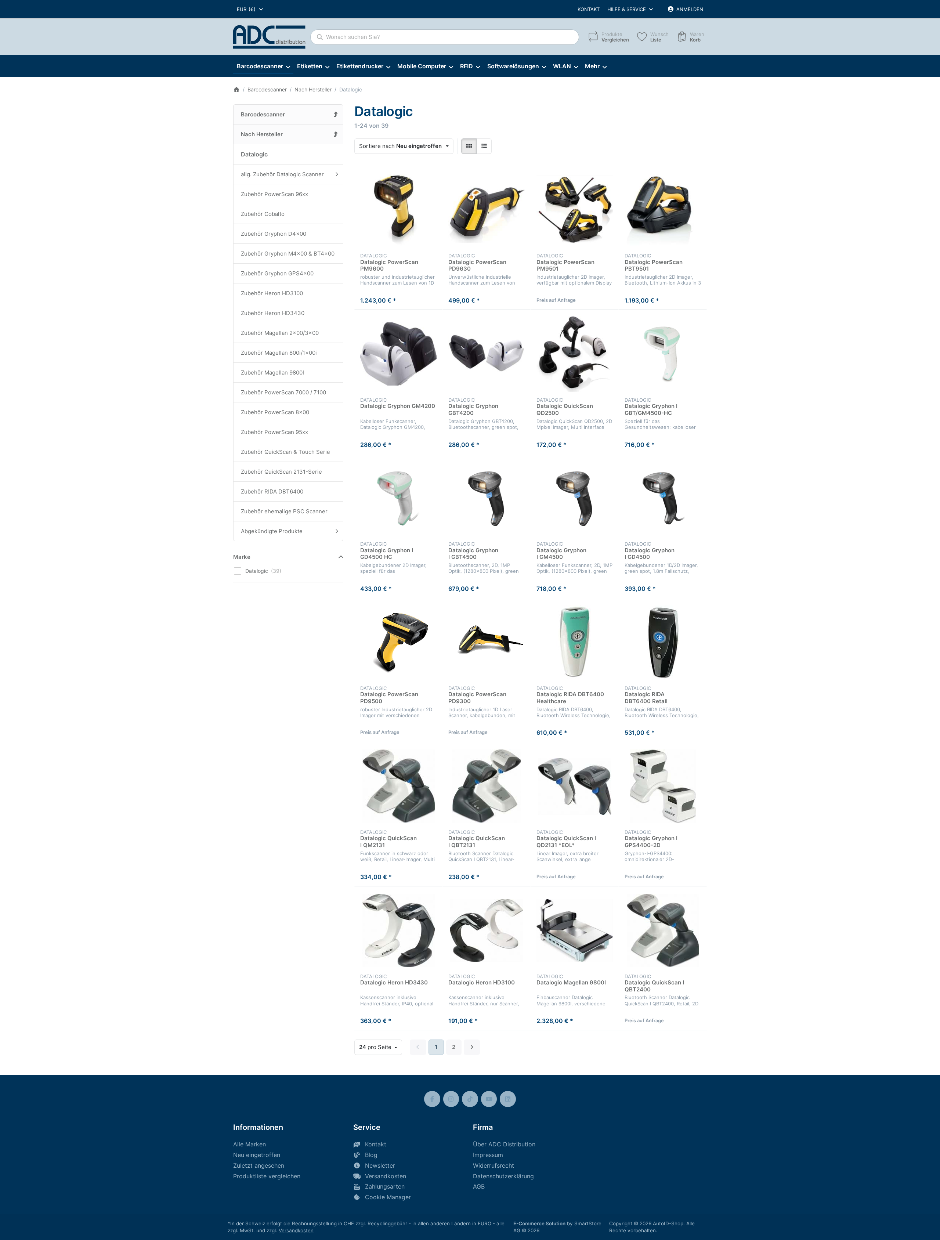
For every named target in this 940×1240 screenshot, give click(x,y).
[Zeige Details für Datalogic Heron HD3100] (486, 930)
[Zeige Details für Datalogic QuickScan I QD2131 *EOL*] (574, 786)
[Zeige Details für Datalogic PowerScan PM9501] (574, 210)
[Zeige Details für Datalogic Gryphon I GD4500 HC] (398, 498)
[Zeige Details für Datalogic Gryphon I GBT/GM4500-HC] (663, 354)
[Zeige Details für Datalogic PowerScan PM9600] (398, 210)
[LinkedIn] (508, 1099)
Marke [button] (241, 556)
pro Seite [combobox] (380, 1047)
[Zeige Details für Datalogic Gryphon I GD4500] (663, 498)
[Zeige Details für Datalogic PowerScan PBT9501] (663, 210)
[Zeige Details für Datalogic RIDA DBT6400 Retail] (663, 642)
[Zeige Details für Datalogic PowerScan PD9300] (486, 642)
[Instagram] (451, 1099)
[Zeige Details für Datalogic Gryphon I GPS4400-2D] (663, 786)
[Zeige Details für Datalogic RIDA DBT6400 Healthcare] (574, 642)
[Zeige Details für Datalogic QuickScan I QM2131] (398, 786)
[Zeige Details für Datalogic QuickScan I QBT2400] (663, 930)
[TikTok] (470, 1099)
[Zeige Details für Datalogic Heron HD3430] (398, 930)
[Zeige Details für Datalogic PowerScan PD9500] (398, 642)
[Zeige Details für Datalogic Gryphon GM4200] (398, 354)
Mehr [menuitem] (592, 66)
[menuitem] (263, 66)
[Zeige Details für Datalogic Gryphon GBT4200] (486, 354)
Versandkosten (296, 1230)
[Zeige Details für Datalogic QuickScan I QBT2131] (486, 786)
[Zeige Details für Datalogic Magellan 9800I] (574, 930)
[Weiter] (472, 1047)
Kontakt (589, 9)
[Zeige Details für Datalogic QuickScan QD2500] (574, 354)
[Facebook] (432, 1099)
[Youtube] (489, 1099)
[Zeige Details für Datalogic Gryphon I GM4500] (574, 498)
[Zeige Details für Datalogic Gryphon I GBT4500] (486, 498)
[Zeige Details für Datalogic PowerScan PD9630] (486, 210)
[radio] (469, 146)
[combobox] (250, 9)
